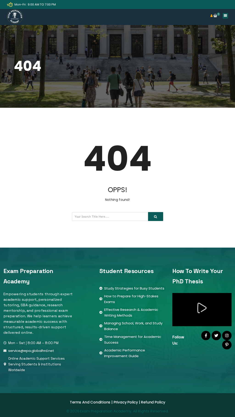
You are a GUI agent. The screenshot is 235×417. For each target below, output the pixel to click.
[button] (202, 309)
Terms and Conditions (90, 402)
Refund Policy (153, 402)
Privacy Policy (126, 402)
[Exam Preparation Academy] (15, 17)
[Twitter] (216, 335)
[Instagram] (227, 335)
